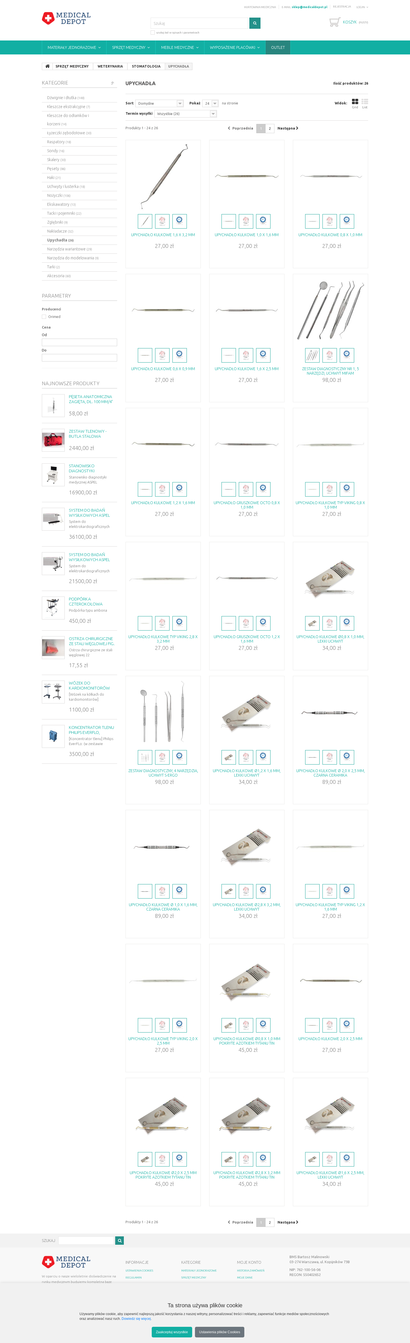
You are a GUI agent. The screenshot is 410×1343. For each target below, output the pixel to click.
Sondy (55, 151)
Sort (130, 103)
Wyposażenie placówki (232, 47)
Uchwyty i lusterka (66, 186)
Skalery (56, 159)
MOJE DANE (245, 1277)
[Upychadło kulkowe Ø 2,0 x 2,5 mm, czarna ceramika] (330, 712)
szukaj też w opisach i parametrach (177, 32)
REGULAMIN (134, 1277)
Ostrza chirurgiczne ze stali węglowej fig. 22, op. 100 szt (92, 643)
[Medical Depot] (66, 18)
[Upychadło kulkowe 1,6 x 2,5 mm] (246, 310)
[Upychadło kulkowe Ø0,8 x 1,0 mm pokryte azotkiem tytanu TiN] (246, 980)
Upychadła (60, 240)
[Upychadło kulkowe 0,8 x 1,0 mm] (330, 176)
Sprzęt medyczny (128, 47)
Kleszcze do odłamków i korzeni (68, 119)
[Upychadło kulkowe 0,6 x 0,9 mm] (163, 310)
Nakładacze (60, 231)
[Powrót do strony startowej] (47, 66)
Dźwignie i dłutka (66, 97)
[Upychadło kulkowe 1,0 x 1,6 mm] (246, 176)
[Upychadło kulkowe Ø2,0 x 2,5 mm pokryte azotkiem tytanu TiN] (163, 1114)
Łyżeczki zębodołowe (69, 133)
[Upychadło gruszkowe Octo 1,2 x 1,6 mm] (246, 578)
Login (360, 7)
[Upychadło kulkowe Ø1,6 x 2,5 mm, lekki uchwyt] (330, 1114)
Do (44, 350)
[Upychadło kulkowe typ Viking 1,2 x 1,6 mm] (330, 846)
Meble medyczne (177, 47)
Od (44, 335)
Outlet (278, 47)
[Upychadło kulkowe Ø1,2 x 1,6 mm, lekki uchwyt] (246, 712)
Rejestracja (342, 6)
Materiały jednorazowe (72, 47)
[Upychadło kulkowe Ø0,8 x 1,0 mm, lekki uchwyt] (330, 578)
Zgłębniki (57, 222)
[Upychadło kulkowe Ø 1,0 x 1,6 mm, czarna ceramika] (163, 846)
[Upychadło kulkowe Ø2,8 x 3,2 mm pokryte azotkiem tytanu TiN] (246, 1114)
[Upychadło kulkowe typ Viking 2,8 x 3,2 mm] (163, 578)
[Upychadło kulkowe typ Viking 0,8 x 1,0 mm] (330, 444)
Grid (355, 107)
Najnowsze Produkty (71, 383)
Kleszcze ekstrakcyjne (68, 106)
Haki (54, 177)
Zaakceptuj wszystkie (172, 1332)
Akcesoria (59, 276)
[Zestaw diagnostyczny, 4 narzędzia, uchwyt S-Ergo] (163, 712)
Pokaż (195, 103)
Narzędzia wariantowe (69, 249)
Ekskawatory (61, 204)
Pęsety (56, 168)
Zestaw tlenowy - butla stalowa (88, 434)
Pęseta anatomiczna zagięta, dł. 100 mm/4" (91, 399)
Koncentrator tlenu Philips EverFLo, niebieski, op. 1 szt (91, 732)
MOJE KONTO (249, 1262)
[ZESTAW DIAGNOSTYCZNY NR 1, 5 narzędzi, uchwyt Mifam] (330, 310)
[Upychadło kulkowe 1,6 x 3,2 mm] (163, 176)
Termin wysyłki (139, 113)
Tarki (53, 267)
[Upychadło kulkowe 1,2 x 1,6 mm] (163, 444)
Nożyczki (59, 195)
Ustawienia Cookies (139, 1270)
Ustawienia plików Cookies (219, 1332)
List (365, 107)
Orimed (54, 317)
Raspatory (59, 142)
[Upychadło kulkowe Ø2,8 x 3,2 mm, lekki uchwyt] (246, 846)
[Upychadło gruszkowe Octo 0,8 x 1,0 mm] (246, 444)
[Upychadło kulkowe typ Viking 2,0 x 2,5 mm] (163, 980)
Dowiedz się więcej (136, 1318)
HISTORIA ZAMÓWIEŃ (250, 1270)
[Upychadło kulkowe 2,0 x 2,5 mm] (330, 980)
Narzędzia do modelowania (73, 258)
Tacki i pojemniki (64, 213)
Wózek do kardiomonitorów (89, 685)
